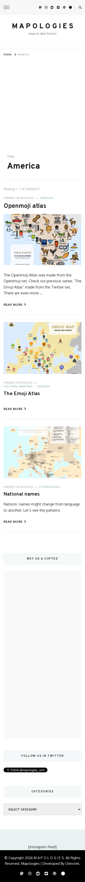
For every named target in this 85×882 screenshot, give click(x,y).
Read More (13, 304)
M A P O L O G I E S (42, 26)
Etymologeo (49, 487)
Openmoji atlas (25, 206)
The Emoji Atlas (22, 394)
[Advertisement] (42, 102)
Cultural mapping (18, 386)
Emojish (47, 198)
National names (22, 494)
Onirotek (72, 863)
